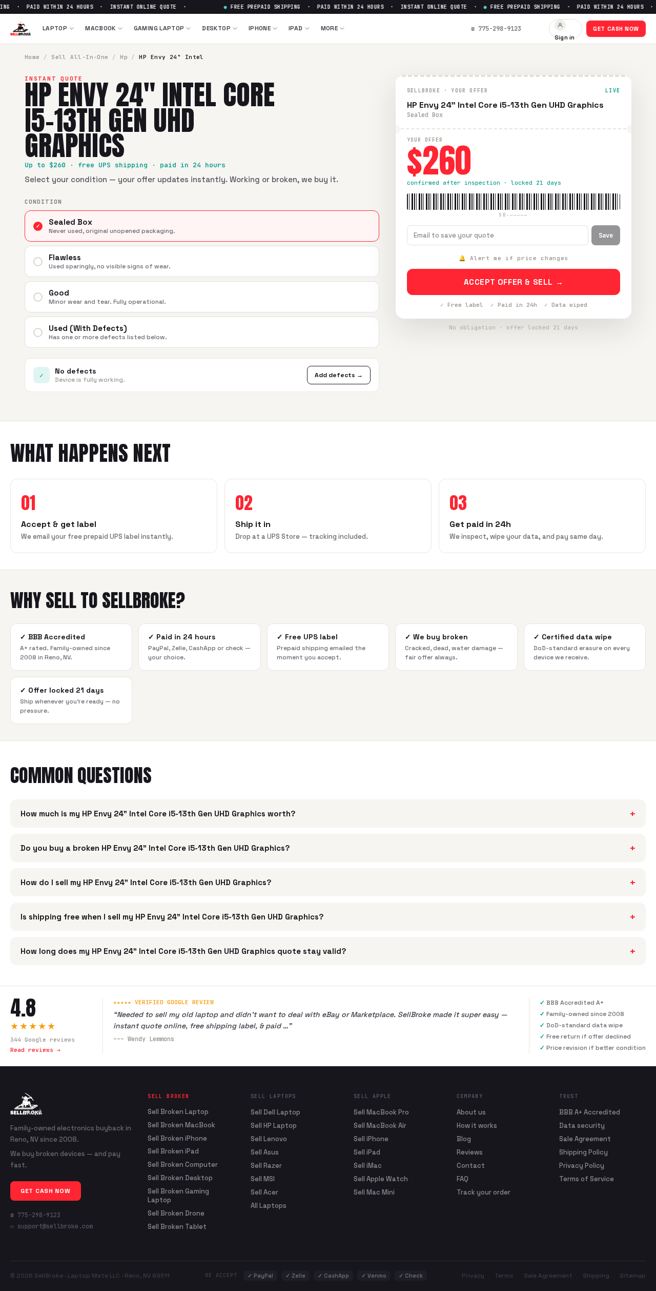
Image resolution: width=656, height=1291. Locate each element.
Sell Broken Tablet (177, 1227)
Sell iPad (367, 1152)
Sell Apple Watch (381, 1179)
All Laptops (268, 1205)
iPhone (260, 28)
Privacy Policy (581, 1165)
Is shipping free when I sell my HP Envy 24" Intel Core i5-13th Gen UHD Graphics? (328, 917)
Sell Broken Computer (183, 1165)
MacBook (100, 28)
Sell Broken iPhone (177, 1138)
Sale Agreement (585, 1138)
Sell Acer (264, 1192)
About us (471, 1112)
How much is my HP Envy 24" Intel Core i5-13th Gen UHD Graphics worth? (328, 813)
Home (32, 57)
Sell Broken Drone (176, 1213)
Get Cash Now (616, 28)
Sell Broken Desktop (180, 1178)
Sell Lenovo (269, 1138)
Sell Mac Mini (374, 1192)
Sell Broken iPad (173, 1151)
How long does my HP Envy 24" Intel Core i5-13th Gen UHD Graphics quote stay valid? (328, 951)
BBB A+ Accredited (589, 1112)
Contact (471, 1165)
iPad (295, 28)
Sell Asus (265, 1152)
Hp (124, 57)
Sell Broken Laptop (178, 1112)
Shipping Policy (583, 1152)
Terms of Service (586, 1179)
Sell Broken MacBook (181, 1125)
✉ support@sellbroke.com (51, 1226)
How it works (477, 1125)
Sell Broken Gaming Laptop (178, 1195)
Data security (582, 1125)
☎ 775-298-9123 (35, 1215)
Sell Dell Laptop (275, 1112)
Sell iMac (368, 1165)
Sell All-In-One (80, 57)
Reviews (470, 1152)
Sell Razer (266, 1165)
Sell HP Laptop (274, 1125)
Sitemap (633, 1276)
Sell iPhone (371, 1138)
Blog (464, 1138)
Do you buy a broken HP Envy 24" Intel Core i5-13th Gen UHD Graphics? (328, 848)
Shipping (596, 1276)
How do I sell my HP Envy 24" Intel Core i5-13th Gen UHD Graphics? (328, 882)
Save (606, 235)
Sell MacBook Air (380, 1125)
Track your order (483, 1192)
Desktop (216, 28)
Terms (504, 1276)
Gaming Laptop (159, 28)
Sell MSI (263, 1179)
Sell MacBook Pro (381, 1112)
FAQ (462, 1179)
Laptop (55, 28)
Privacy (473, 1276)
